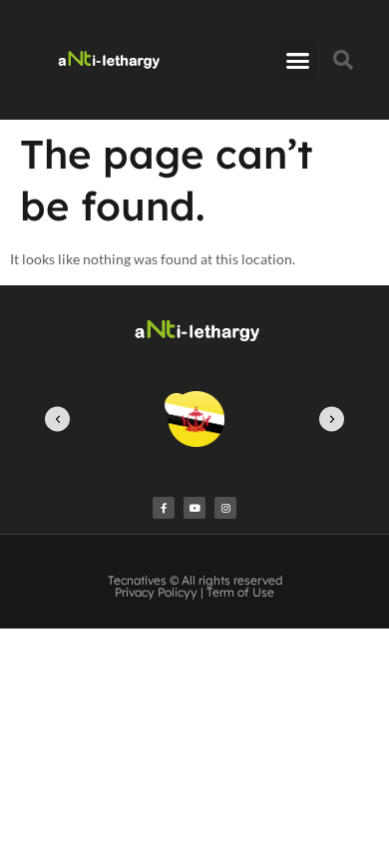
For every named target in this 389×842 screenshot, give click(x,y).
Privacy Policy (153, 592)
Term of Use (240, 592)
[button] (298, 60)
